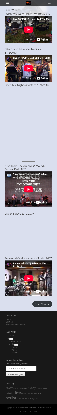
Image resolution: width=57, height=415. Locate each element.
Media (11, 344)
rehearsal (38, 393)
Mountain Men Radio (15, 324)
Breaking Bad (23, 388)
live (18, 392)
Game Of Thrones (42, 388)
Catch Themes (33, 411)
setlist (11, 397)
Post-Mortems (15, 341)
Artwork (15, 352)
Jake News (10, 335)
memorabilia (30, 393)
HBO (13, 393)
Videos (14, 350)
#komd (16, 388)
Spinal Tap (20, 399)
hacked (8, 393)
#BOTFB (9, 388)
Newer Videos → (42, 304)
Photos (14, 347)
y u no (35, 399)
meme (23, 393)
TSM (26, 399)
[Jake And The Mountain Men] (28, 3)
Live (7, 338)
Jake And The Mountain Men (27, 408)
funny (32, 388)
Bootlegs (10, 322)
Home (8, 319)
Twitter (30, 399)
